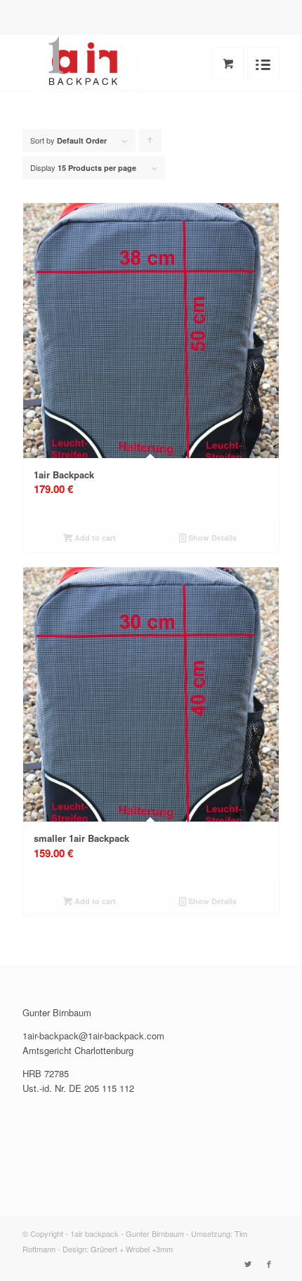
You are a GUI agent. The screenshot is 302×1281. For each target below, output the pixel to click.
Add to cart (94, 537)
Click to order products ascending (150, 143)
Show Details (211, 537)
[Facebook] (269, 1263)
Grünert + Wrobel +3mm (132, 1248)
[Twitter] (247, 1263)
